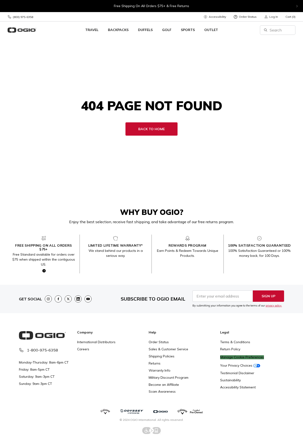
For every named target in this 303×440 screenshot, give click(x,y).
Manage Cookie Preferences (242, 357)
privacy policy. (274, 305)
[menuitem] (215, 16)
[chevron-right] (297, 6)
